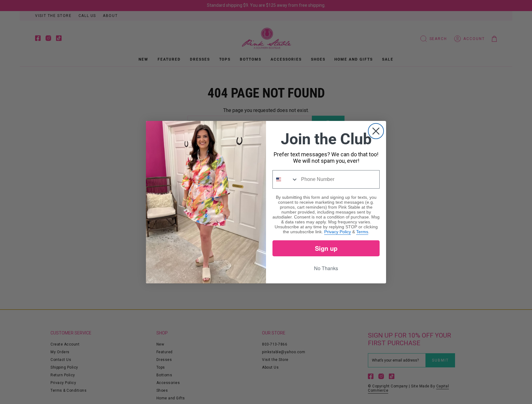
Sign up (326, 248)
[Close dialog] (376, 131)
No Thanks (326, 268)
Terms (362, 231)
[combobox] (285, 179)
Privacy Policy (337, 231)
